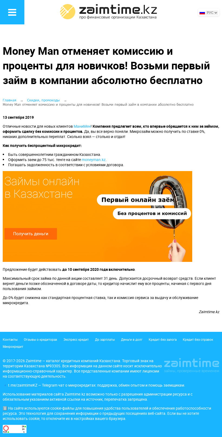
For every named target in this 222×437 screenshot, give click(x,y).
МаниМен (82, 126)
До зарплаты (105, 339)
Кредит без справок (198, 339)
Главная (9, 100)
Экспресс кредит (76, 339)
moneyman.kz (94, 159)
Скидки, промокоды (43, 100)
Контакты (10, 339)
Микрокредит (13, 346)
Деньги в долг (131, 339)
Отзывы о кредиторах (40, 339)
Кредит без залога (163, 339)
